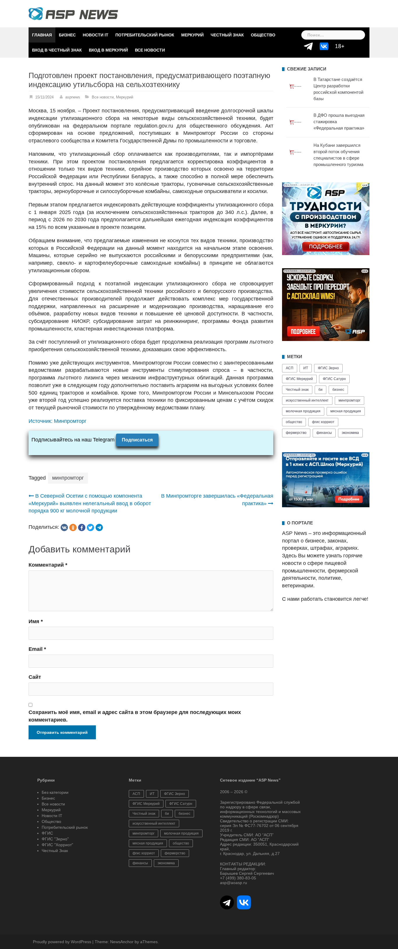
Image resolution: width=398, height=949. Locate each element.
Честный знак (297, 390)
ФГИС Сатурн (334, 379)
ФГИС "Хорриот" (57, 844)
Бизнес (67, 35)
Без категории (55, 792)
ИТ (305, 368)
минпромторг (68, 478)
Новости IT (95, 35)
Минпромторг (70, 421)
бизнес (338, 390)
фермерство (296, 433)
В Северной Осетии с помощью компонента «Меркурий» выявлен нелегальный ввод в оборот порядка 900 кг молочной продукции (90, 503)
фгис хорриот (323, 422)
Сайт (35, 677)
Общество (263, 35)
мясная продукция (345, 411)
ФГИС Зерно (328, 368)
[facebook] (81, 527)
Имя (36, 621)
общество (294, 422)
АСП (289, 368)
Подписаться (137, 439)
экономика (350, 433)
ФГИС (47, 833)
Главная (42, 35)
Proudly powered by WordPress (62, 941)
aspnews (72, 97)
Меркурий (192, 35)
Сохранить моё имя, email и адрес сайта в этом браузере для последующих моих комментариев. (135, 716)
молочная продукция (303, 411)
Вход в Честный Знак (57, 50)
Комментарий (48, 565)
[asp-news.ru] (73, 13)
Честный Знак (227, 35)
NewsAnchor (121, 941)
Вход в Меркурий (108, 50)
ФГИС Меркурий (299, 379)
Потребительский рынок (144, 35)
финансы (324, 433)
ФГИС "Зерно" (55, 839)
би (320, 390)
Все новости (150, 50)
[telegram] (99, 527)
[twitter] (90, 527)
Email (37, 649)
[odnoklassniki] (73, 527)
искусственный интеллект (307, 400)
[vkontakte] (64, 527)
